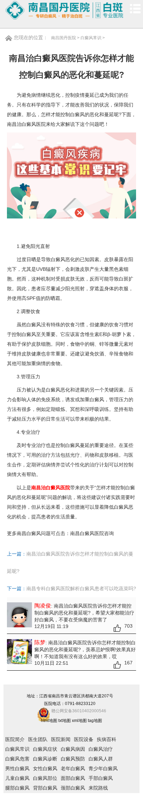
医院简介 (15, 739)
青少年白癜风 (103, 768)
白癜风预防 (73, 759)
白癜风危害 (17, 759)
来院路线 (98, 788)
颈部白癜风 (73, 788)
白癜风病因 (73, 749)
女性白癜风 (45, 768)
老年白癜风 (73, 768)
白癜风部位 (45, 778)
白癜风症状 (45, 749)
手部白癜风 (101, 778)
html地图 (49, 720)
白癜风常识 (91, 37)
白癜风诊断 (45, 759)
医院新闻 (60, 739)
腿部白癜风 (17, 788)
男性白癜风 (17, 768)
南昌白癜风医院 (87, 533)
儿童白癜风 (17, 778)
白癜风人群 (101, 759)
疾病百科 (106, 739)
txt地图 (64, 720)
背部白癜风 (45, 788)
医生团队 (38, 739)
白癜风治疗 (101, 749)
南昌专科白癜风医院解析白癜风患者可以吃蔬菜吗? (81, 588)
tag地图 (95, 720)
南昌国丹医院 (63, 37)
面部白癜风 (73, 778)
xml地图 (79, 720)
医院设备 (83, 739)
